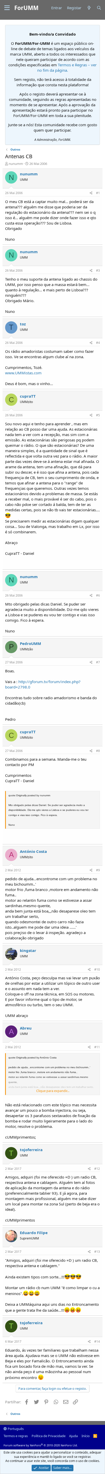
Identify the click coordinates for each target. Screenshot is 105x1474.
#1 (98, 193)
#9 (98, 870)
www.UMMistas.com (23, 372)
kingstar (28, 950)
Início (86, 1436)
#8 (98, 751)
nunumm (16, 163)
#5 (98, 415)
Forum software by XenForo (41, 1445)
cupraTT (28, 396)
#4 (98, 343)
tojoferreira (31, 1149)
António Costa (33, 851)
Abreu (26, 1028)
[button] (7, 8)
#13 (97, 1251)
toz (23, 323)
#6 (98, 595)
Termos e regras (16, 1436)
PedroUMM (30, 643)
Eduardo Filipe (34, 1232)
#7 (98, 662)
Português (15, 1428)
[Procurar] (99, 8)
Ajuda (73, 1436)
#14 (97, 1341)
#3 (98, 270)
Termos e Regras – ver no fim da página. (67, 67)
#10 (97, 969)
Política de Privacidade (48, 1436)
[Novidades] (89, 8)
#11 (97, 1047)
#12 (97, 1169)
